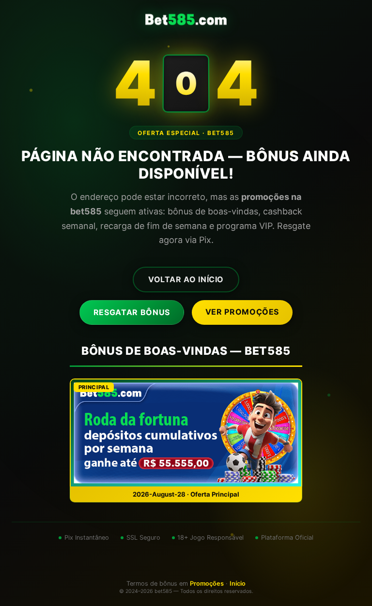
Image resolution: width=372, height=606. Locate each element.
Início (238, 583)
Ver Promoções (242, 312)
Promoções (207, 583)
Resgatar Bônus (131, 312)
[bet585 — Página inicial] (186, 19)
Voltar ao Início (186, 279)
